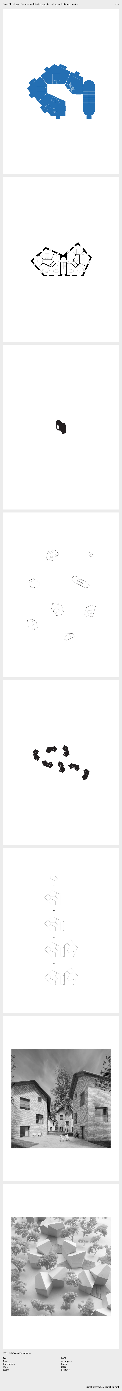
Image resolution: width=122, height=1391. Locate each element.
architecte (35, 4)
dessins (74, 4)
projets (45, 4)
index (53, 4)
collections (63, 4)
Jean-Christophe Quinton (16, 4)
